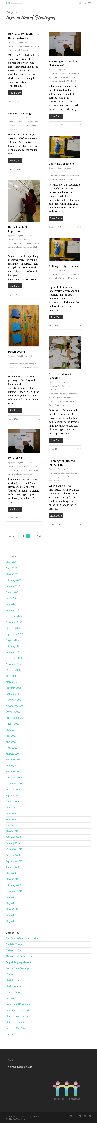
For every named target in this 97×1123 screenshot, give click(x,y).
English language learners (68, 77)
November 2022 (14, 622)
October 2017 (13, 855)
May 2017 (11, 873)
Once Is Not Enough (20, 113)
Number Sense (54, 282)
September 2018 (14, 795)
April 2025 (11, 568)
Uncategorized (13, 1034)
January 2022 (13, 652)
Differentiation (23, 46)
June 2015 (11, 915)
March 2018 (12, 831)
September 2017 (14, 861)
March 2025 (12, 574)
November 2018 (14, 783)
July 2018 (11, 807)
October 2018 (13, 789)
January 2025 (13, 586)
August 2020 (12, 723)
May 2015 (11, 921)
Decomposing (16, 351)
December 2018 (14, 777)
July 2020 (11, 729)
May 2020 (11, 741)
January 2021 (13, 693)
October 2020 (13, 711)
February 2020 (13, 759)
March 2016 (12, 909)
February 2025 (13, 580)
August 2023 (12, 592)
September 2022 (14, 634)
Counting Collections (62, 163)
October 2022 (13, 628)
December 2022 (14, 616)
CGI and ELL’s (16, 458)
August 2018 (12, 801)
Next (39, 536)
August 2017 (12, 867)
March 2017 (12, 879)
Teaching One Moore (17, 1028)
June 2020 (11, 735)
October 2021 (13, 670)
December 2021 (14, 658)
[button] (89, 3)
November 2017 (14, 849)
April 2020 (11, 747)
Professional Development (19, 1004)
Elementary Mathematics (70, 176)
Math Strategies (26, 367)
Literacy (29, 247)
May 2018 (11, 819)
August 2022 (12, 640)
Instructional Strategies (57, 81)
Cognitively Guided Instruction (22, 938)
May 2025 (11, 562)
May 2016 (11, 903)
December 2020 (14, 699)
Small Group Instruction (69, 401)
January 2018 (13, 843)
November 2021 (14, 664)
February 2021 (13, 687)
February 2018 (13, 837)
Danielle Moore (64, 73)
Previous (11, 536)
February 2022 (13, 646)
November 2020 (14, 705)
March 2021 (12, 681)
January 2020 (13, 765)
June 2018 (11, 813)
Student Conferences (57, 405)
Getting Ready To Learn (63, 266)
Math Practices (22, 50)
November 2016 (14, 891)
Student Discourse (15, 1022)
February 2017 (13, 885)
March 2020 (12, 753)
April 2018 (11, 825)
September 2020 (14, 717)
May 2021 (11, 675)
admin (12, 42)
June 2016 (11, 897)
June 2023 (11, 604)
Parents (10, 998)
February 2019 (13, 771)
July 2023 (11, 598)
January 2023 (13, 610)
